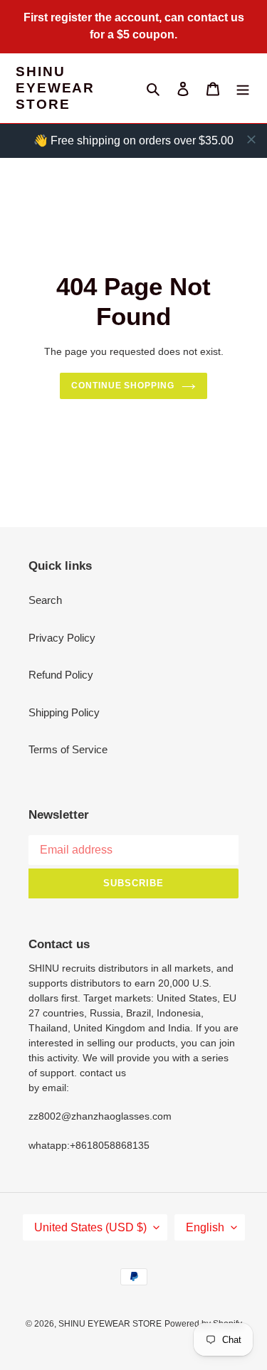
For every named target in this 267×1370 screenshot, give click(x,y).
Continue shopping (123, 386)
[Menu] (243, 88)
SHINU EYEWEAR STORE (55, 88)
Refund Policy (60, 675)
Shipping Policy (64, 712)
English (205, 1227)
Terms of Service (68, 749)
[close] (251, 139)
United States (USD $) (90, 1227)
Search (45, 600)
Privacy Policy (61, 638)
